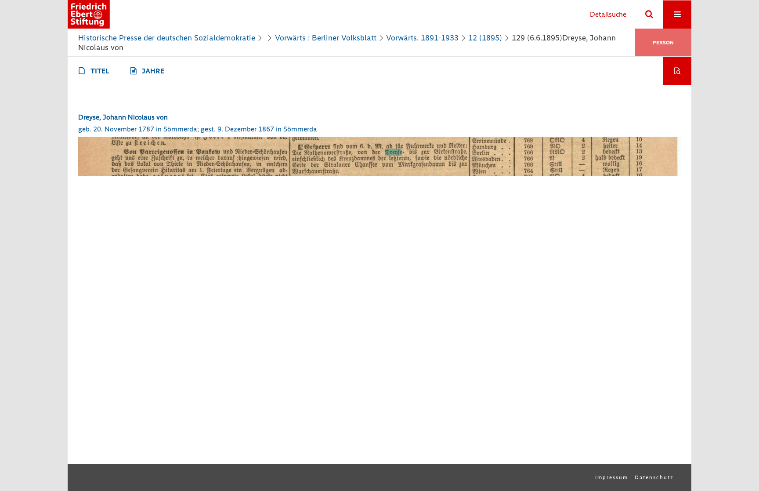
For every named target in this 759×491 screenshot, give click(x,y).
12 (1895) (485, 38)
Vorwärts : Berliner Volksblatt (325, 38)
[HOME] (89, 14)
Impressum (611, 477)
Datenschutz (654, 477)
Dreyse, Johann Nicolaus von (123, 117)
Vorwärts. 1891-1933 (422, 38)
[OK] (649, 14)
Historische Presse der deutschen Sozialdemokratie (166, 38)
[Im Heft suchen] (677, 71)
